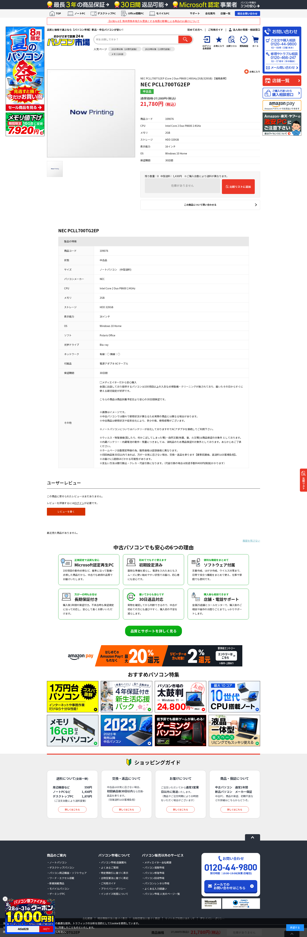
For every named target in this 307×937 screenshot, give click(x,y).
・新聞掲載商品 (55, 883)
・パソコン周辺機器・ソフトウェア (67, 873)
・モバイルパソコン (58, 888)
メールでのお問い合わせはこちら (230, 886)
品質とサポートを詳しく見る (153, 630)
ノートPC (79, 13)
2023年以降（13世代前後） (158, 49)
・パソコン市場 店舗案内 (112, 862)
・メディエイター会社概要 (156, 862)
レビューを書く (66, 511)
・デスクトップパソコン (60, 867)
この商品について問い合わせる (200, 204)
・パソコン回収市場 (153, 878)
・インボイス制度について (113, 894)
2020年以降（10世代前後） (124, 49)
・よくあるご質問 (108, 867)
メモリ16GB (117, 53)
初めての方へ (194, 29)
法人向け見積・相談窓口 (246, 29)
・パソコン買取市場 (153, 867)
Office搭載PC (136, 13)
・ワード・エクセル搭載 (60, 878)
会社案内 (210, 13)
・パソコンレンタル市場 (155, 883)
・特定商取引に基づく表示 (113, 873)
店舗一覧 (225, 13)
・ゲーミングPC (56, 894)
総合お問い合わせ (247, 13)
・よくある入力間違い (154, 888)
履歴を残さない (251, 540)
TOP (58, 13)
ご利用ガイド (215, 29)
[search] (185, 39)
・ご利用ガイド (107, 883)
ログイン (79, 503)
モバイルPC (162, 13)
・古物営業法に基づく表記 (113, 878)
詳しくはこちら (72, 809)
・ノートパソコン (57, 862)
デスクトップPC (107, 13)
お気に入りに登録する (252, 71)
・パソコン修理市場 (153, 873)
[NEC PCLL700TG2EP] (91, 113)
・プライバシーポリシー (112, 888)
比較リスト (303, 483)
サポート (195, 13)
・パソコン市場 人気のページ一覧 (161, 894)
